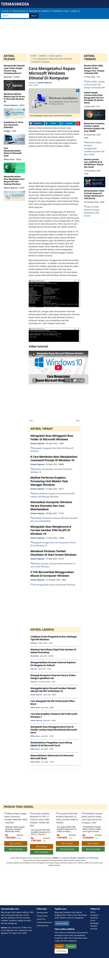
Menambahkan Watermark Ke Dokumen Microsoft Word (52, 757)
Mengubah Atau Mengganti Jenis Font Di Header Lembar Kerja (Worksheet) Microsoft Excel (53, 729)
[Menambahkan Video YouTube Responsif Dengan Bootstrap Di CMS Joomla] (94, 211)
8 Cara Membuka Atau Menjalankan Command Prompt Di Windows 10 (53, 458)
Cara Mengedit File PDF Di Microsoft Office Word (52, 702)
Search (34, 15)
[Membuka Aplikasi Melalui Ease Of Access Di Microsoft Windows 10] (14, 113)
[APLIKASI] (10, 11)
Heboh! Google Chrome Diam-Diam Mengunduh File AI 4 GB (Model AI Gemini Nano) (93, 97)
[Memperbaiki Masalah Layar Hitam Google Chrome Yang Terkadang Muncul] (14, 85)
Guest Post (41, 919)
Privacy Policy (42, 916)
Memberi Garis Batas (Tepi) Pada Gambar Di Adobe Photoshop (53, 651)
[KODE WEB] (38, 11)
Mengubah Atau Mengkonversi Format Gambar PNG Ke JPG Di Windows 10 (50, 530)
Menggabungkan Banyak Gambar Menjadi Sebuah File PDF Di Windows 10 (53, 690)
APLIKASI (5, 11)
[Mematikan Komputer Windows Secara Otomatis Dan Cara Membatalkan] (54, 519)
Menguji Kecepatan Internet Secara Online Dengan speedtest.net (53, 677)
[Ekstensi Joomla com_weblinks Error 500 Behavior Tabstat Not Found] (94, 182)
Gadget (7, 131)
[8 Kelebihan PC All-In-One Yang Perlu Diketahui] (14, 139)
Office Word (35, 707)
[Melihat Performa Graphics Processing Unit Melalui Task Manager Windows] (54, 494)
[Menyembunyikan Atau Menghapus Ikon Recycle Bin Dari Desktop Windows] (14, 196)
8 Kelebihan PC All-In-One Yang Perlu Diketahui (14, 125)
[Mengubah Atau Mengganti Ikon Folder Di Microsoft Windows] (54, 449)
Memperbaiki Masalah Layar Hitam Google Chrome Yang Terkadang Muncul (14, 69)
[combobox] (15, 15)
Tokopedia (70, 946)
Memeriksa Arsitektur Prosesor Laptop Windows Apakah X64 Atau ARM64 (94, 127)
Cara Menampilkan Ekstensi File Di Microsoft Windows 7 (53, 715)
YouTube (93, 929)
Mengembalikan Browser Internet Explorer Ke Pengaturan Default (53, 664)
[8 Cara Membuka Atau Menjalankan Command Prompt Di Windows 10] (54, 470)
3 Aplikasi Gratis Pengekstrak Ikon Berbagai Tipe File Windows (53, 638)
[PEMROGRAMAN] (26, 11)
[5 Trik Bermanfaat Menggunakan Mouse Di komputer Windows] (52, 584)
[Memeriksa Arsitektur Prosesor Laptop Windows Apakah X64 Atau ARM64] (94, 148)
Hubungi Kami (42, 925)
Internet (8, 77)
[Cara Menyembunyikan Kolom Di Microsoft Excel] (14, 167)
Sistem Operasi (11, 105)
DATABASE (45, 11)
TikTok (92, 912)
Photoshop (34, 656)
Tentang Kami (42, 912)
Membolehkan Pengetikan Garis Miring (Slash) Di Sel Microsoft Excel (51, 744)
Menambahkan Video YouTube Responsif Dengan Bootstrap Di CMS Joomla (94, 194)
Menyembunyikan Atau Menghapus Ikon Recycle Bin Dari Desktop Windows (14, 180)
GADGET (66, 11)
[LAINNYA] (78, 11)
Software (34, 643)
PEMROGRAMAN (18, 11)
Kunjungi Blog (62, 923)
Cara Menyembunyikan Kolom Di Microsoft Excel (13, 152)
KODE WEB (33, 11)
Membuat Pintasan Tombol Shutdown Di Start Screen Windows (53, 553)
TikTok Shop (61, 951)
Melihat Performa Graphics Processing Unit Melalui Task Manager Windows (49, 481)
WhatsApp (94, 923)
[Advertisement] (54, 36)
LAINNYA (73, 11)
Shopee (59, 946)
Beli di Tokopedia (16, 849)
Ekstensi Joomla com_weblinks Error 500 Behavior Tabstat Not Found (93, 163)
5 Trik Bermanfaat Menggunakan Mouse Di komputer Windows (52, 573)
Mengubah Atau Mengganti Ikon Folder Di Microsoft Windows (51, 437)
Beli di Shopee (15, 843)
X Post (92, 920)
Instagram (94, 915)
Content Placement (44, 922)
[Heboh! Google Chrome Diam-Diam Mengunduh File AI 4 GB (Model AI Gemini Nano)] (94, 114)
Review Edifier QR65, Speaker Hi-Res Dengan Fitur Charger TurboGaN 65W (94, 69)
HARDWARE (57, 11)
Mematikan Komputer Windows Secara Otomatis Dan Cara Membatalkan (51, 505)
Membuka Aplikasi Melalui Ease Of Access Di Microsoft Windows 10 (14, 98)
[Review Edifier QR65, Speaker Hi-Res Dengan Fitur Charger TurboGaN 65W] (94, 84)
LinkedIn (93, 926)
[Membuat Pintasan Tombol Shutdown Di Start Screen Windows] (54, 564)
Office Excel (9, 159)
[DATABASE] (50, 11)
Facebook (94, 918)
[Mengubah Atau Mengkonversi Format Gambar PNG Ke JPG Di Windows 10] (54, 544)
